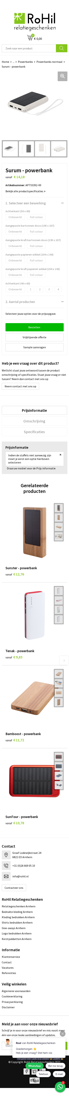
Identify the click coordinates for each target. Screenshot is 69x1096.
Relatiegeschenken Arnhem (18, 906)
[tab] (34, 410)
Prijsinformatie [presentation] (34, 410)
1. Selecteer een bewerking (25, 203)
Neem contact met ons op (20, 386)
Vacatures (8, 967)
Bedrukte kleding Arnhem (17, 912)
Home (5, 61)
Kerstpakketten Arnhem (16, 939)
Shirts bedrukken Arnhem (17, 922)
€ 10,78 (14, 823)
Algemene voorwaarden (16, 991)
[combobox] (29, 48)
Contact (7, 962)
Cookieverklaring (12, 996)
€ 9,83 (13, 657)
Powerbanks (25, 61)
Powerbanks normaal (49, 61)
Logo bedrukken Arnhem (16, 933)
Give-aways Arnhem (13, 928)
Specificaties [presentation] (34, 431)
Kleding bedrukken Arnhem (18, 917)
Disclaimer (8, 1007)
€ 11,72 (14, 740)
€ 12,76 (14, 574)
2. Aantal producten (20, 301)
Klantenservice (11, 957)
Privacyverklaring (12, 1002)
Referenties (9, 973)
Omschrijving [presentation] (34, 421)
